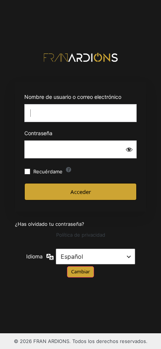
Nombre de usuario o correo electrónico (72, 97)
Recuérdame (48, 171)
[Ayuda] (68, 169)
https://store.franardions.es (80, 57)
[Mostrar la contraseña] (129, 149)
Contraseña (38, 133)
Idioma (34, 256)
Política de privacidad (80, 235)
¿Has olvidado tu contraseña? (49, 224)
